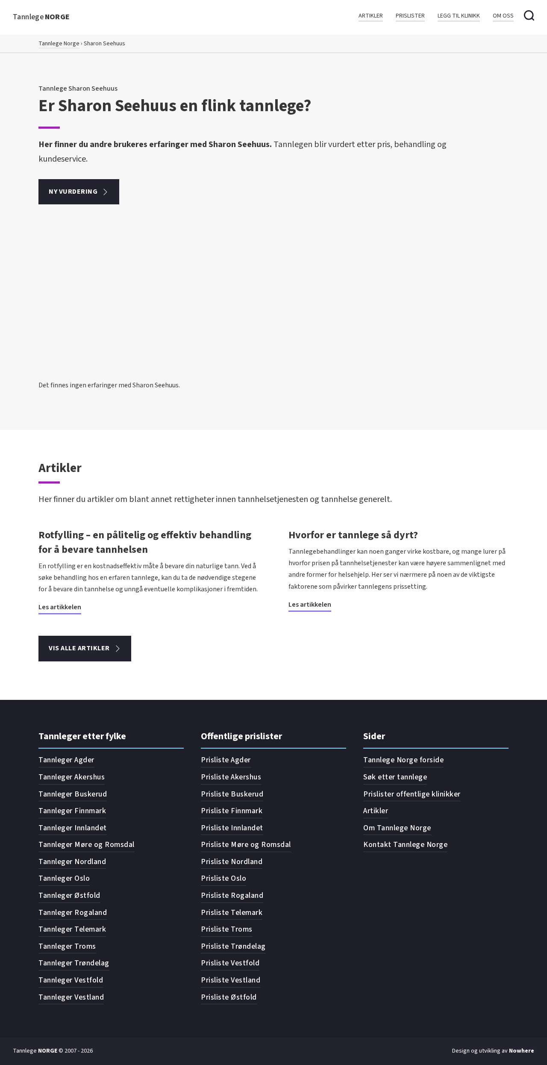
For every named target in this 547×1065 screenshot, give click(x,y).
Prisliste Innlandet (232, 828)
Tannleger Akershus (71, 777)
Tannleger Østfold (69, 895)
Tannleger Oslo (64, 878)
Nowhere (521, 1051)
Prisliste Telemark (231, 912)
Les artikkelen (59, 607)
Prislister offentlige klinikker (412, 794)
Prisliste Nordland (231, 861)
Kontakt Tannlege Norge (405, 844)
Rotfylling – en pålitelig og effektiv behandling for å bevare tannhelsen (144, 542)
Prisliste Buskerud (232, 794)
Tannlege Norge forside (403, 760)
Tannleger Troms (67, 946)
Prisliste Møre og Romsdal (246, 844)
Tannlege (41, 17)
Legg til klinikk (459, 16)
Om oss (503, 16)
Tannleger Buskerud (72, 794)
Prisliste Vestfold (230, 963)
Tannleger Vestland (71, 997)
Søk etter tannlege (395, 777)
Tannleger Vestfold (70, 980)
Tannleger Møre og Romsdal (86, 844)
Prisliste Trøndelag (233, 946)
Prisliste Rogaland (232, 895)
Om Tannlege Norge (397, 828)
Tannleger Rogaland (72, 912)
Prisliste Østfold (229, 997)
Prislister (410, 16)
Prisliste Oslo (223, 878)
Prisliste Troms (227, 929)
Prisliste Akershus (231, 777)
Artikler (371, 16)
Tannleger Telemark (72, 929)
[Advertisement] (273, 315)
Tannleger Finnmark (72, 810)
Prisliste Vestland (230, 980)
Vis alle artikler (79, 648)
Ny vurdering (73, 191)
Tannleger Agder (66, 760)
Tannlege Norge (58, 43)
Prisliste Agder (226, 760)
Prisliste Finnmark (231, 810)
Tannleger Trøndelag (73, 963)
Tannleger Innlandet (72, 828)
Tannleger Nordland (72, 861)
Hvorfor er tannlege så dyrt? (353, 535)
